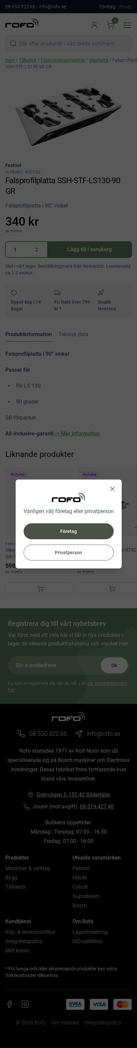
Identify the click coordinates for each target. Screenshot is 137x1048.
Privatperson (68, 552)
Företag (68, 531)
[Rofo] (68, 497)
